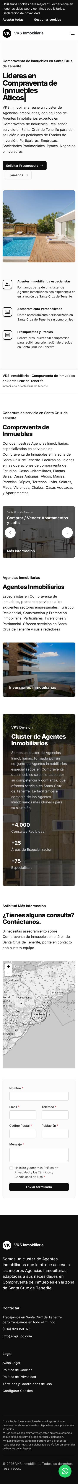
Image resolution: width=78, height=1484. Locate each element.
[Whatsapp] (65, 1471)
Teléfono (49, 1107)
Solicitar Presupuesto (22, 165)
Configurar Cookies (18, 1391)
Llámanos (16, 175)
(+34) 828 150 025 (17, 1329)
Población (50, 1125)
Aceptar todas (13, 19)
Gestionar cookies (47, 19)
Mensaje (16, 1144)
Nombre (16, 1088)
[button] (67, 532)
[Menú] (72, 33)
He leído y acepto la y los (36, 1172)
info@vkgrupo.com (17, 1336)
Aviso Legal (11, 1363)
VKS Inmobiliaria (28, 33)
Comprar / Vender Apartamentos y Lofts (37, 520)
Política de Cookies (17, 1370)
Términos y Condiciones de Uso (27, 1384)
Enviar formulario (39, 1187)
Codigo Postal (20, 1125)
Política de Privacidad (19, 1377)
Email (14, 1107)
